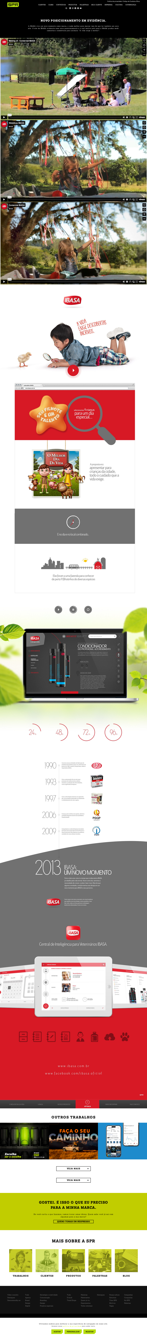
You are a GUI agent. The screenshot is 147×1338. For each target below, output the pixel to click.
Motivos (112, 1303)
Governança (130, 5)
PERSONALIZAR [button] (73, 1332)
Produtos (72, 5)
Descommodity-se (13, 1300)
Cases (50, 5)
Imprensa (109, 5)
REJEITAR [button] (89, 1332)
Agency (28, 1298)
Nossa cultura (114, 1295)
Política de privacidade (114, 1)
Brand (27, 1300)
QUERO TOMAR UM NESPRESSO (73, 1221)
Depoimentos (85, 1303)
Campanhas (128, 1295)
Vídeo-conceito (12, 1295)
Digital (27, 1306)
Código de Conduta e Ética (131, 1)
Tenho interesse (86, 1306)
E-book (69, 1298)
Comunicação (45, 1298)
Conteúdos (61, 5)
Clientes (42, 5)
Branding (43, 1300)
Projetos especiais (46, 1306)
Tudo (27, 1295)
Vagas (111, 1306)
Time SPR (113, 1300)
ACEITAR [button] (57, 1332)
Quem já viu (85, 1300)
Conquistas (128, 1298)
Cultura (119, 5)
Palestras (84, 5)
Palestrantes (85, 1298)
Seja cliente (96, 5)
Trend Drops (71, 1300)
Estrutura (112, 1298)
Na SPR (127, 1300)
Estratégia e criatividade (49, 1295)
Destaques (11, 1298)
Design (27, 1303)
